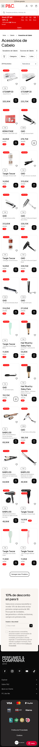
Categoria (13, 56)
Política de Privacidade (19, 730)
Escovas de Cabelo (27, 51)
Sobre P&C (5, 684)
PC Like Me (6, 693)
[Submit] (31, 625)
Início (4, 35)
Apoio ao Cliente (7, 689)
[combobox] (20, 12)
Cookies (19, 735)
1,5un (23, 127)
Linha (31, 56)
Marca (23, 56)
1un (5, 88)
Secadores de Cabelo (10, 51)
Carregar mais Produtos (19, 574)
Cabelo (12, 35)
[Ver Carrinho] (36, 6)
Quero (19, 28)
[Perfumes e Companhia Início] (10, 6)
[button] (4, 12)
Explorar (4, 680)
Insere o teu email (12, 622)
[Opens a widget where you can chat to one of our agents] (31, 743)
